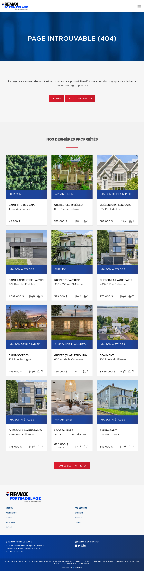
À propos (10, 522)
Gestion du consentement (78, 563)
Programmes (81, 508)
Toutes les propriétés (72, 466)
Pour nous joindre (80, 99)
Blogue (78, 518)
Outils (9, 527)
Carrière (79, 513)
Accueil (56, 99)
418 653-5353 (16, 551)
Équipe (9, 518)
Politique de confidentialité (115, 561)
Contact (79, 522)
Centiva (77, 567)
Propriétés (11, 513)
